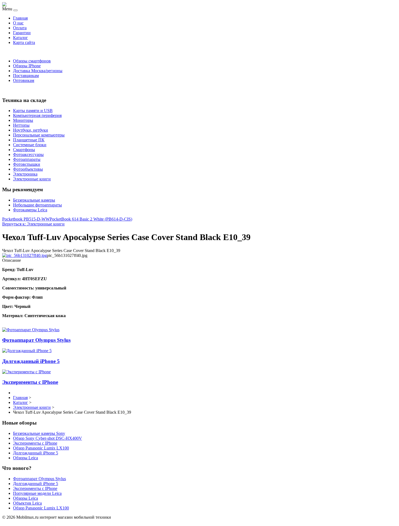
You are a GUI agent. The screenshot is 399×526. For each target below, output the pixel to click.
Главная (20, 18)
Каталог (20, 37)
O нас (18, 23)
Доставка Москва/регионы (37, 70)
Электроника (25, 174)
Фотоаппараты (26, 159)
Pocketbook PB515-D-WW (26, 219)
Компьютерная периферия (37, 115)
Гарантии (22, 32)
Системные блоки (29, 144)
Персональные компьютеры (39, 135)
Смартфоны (24, 149)
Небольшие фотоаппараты (37, 205)
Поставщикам (26, 75)
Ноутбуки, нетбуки (30, 130)
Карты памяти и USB (33, 110)
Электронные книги (32, 179)
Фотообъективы (28, 169)
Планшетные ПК (29, 140)
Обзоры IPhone (27, 65)
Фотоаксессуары (28, 154)
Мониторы (23, 120)
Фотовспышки (26, 164)
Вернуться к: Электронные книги (33, 224)
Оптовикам (23, 80)
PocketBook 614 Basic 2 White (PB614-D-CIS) (91, 219)
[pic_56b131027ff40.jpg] (24, 255)
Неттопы (21, 125)
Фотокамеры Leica (30, 210)
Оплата (20, 27)
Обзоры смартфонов (32, 61)
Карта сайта (24, 42)
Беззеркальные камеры (34, 200)
